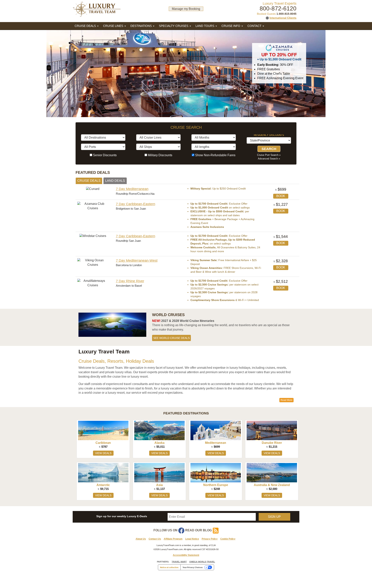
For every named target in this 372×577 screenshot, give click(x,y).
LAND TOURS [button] (205, 25)
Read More (286, 400)
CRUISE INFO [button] (231, 25)
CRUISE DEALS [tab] (89, 180)
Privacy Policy (210, 539)
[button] (64, 73)
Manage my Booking (186, 8)
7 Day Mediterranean (132, 189)
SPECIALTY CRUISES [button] (174, 25)
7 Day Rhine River (130, 281)
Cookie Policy (227, 539)
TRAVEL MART (179, 562)
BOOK (280, 196)
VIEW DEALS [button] (103, 453)
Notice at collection (169, 567)
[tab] (186, 413)
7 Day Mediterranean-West (137, 260)
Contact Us (155, 539)
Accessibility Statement (186, 555)
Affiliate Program (173, 539)
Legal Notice (192, 539)
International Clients (283, 17)
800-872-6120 (278, 8)
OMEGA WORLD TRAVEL (202, 562)
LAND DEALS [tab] (115, 180)
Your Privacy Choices (193, 567)
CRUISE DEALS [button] (86, 25)
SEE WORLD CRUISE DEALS (171, 338)
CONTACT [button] (254, 25)
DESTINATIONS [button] (141, 25)
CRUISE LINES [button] (113, 25)
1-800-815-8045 (286, 13)
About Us (141, 539)
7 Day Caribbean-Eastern (135, 204)
